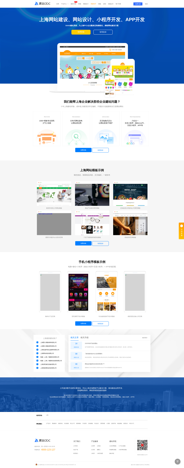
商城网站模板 (112, 449)
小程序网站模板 (123, 449)
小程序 (93, 453)
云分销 (93, 449)
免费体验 (83, 150)
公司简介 (75, 446)
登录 (146, 4)
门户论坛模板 (122, 446)
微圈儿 (98, 449)
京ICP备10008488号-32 (69, 464)
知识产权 (75, 449)
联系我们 (75, 453)
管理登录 (100, 150)
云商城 (98, 446)
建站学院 (111, 453)
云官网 (93, 446)
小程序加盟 (100, 453)
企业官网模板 (112, 446)
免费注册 (138, 4)
